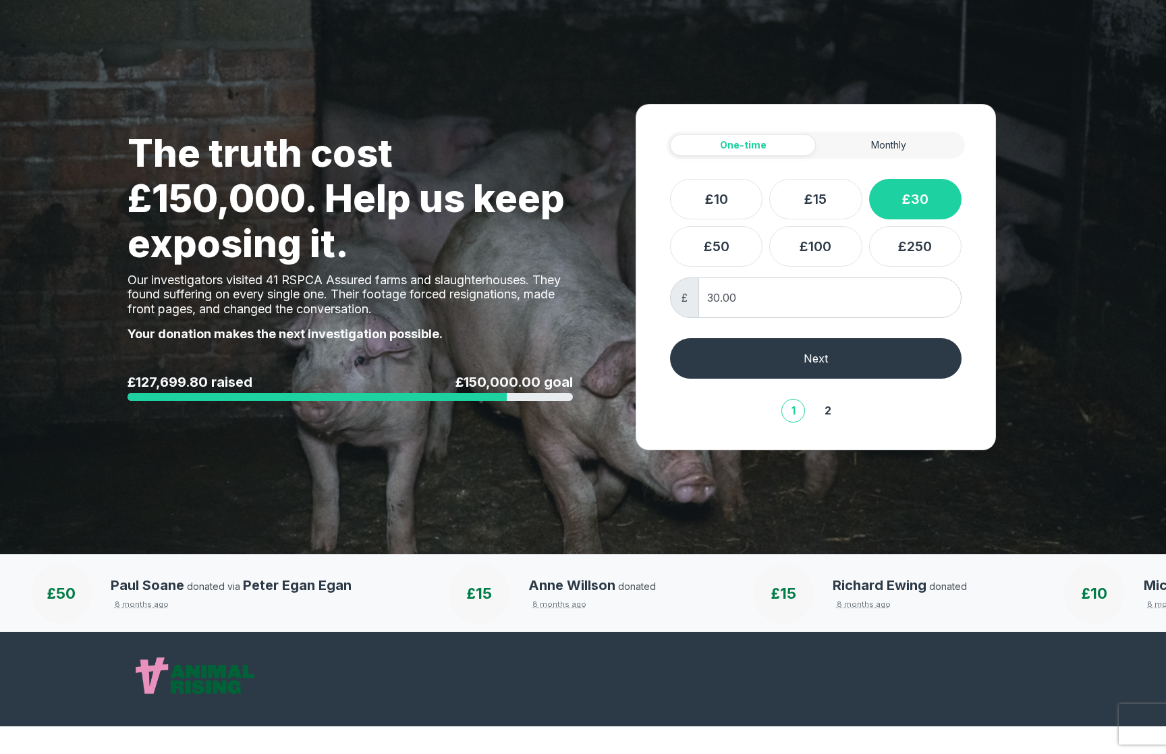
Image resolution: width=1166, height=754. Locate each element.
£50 (716, 246)
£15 (815, 199)
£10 (716, 199)
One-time (743, 145)
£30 (915, 199)
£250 (915, 246)
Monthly (888, 145)
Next (816, 358)
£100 (815, 246)
